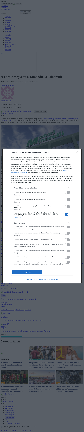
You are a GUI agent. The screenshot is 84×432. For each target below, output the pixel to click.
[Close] (77, 153)
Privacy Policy (53, 279)
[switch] (67, 192)
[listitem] (42, 188)
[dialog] (42, 216)
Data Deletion (30, 279)
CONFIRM (27, 272)
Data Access (42, 279)
